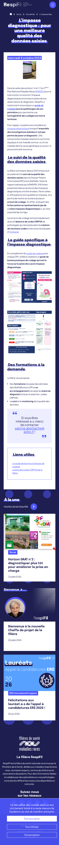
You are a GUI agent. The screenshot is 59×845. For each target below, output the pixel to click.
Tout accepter (32, 818)
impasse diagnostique (18, 128)
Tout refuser (32, 826)
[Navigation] (52, 5)
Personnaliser (32, 834)
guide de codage (34, 253)
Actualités (30, 14)
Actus (18, 14)
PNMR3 (40, 91)
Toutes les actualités (16, 507)
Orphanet (14, 231)
